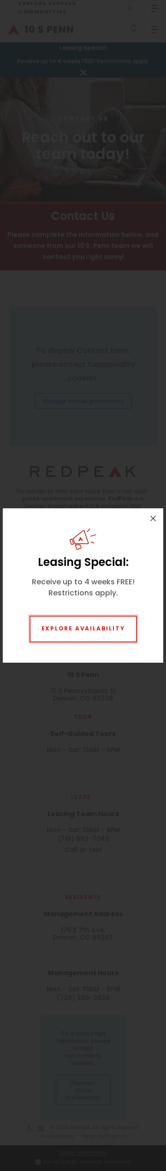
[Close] (153, 518)
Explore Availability (83, 629)
